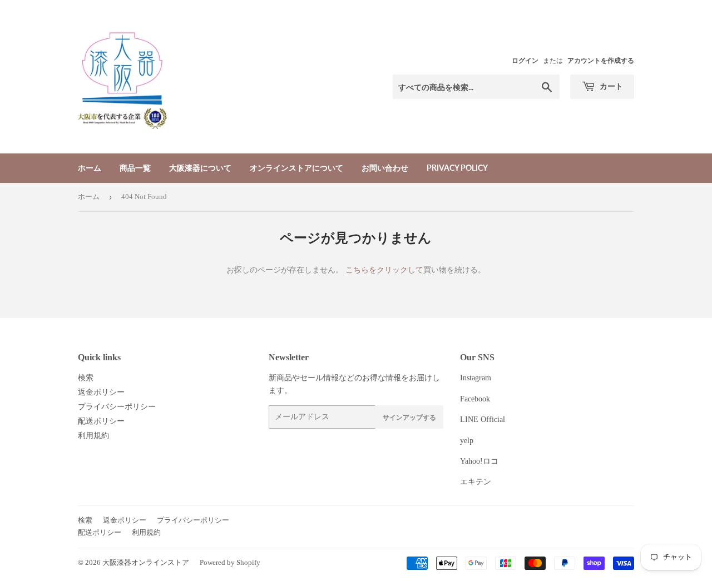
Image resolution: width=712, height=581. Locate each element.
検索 (85, 378)
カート (610, 86)
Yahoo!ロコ (479, 461)
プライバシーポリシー (117, 407)
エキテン (475, 482)
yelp (466, 440)
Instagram (475, 378)
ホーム (89, 167)
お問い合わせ (385, 167)
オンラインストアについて (296, 167)
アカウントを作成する (600, 60)
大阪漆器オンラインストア (145, 562)
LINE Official (482, 419)
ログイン (525, 60)
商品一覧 (135, 167)
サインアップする (409, 417)
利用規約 (93, 435)
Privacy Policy (457, 167)
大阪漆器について (200, 167)
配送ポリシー (101, 421)
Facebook (475, 399)
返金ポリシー (101, 392)
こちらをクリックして (384, 270)
